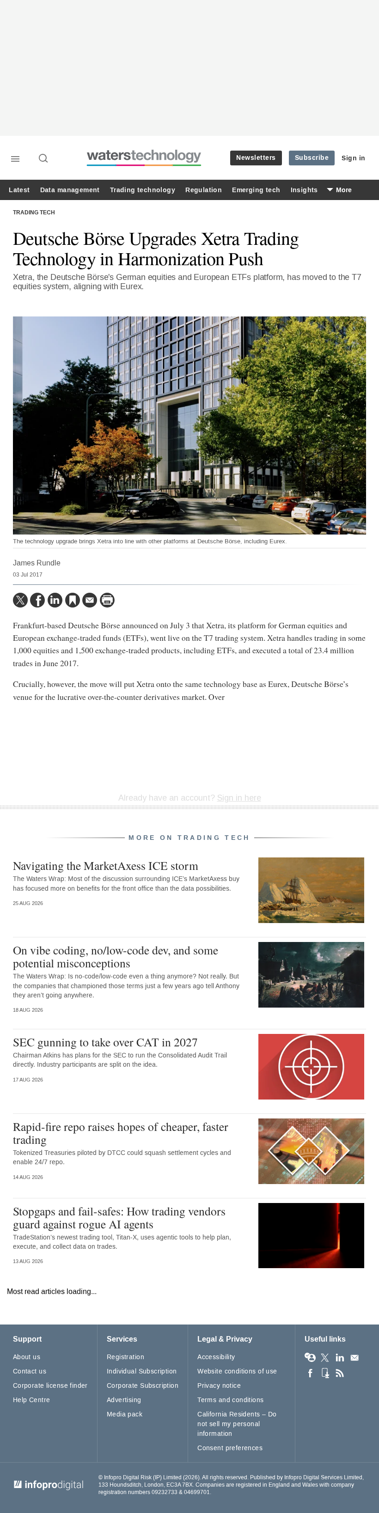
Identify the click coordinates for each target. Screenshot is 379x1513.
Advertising (124, 1400)
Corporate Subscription (142, 1385)
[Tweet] (20, 600)
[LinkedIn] (55, 600)
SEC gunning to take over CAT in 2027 (105, 1041)
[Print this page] (107, 600)
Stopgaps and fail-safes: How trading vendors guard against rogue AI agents (119, 1217)
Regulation (203, 190)
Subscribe (312, 158)
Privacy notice (219, 1385)
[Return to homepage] (144, 165)
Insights (304, 190)
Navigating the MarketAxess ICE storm (105, 865)
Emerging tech (256, 190)
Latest (19, 190)
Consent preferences (230, 1448)
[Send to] (89, 600)
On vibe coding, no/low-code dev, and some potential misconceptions (115, 956)
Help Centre (31, 1400)
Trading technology (142, 190)
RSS (339, 1373)
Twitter (324, 1357)
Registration (125, 1357)
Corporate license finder (50, 1385)
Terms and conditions (230, 1400)
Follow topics (310, 1357)
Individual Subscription (142, 1371)
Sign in (354, 158)
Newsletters (256, 158)
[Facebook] (37, 600)
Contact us (29, 1371)
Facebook (310, 1373)
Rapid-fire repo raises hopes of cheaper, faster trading (120, 1133)
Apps (324, 1373)
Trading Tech (34, 213)
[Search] (44, 159)
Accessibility (216, 1357)
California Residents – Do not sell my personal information (237, 1424)
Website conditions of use (237, 1371)
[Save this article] (72, 600)
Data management (70, 190)
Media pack (124, 1414)
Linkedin (339, 1357)
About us (26, 1357)
